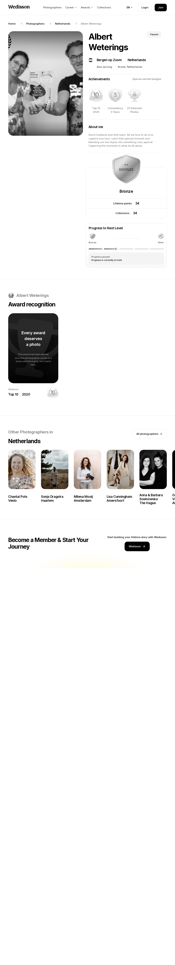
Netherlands (137, 60)
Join (160, 7)
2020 (26, 394)
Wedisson (19, 7)
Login (145, 7)
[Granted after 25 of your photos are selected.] (134, 95)
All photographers (147, 433)
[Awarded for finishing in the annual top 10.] (96, 95)
